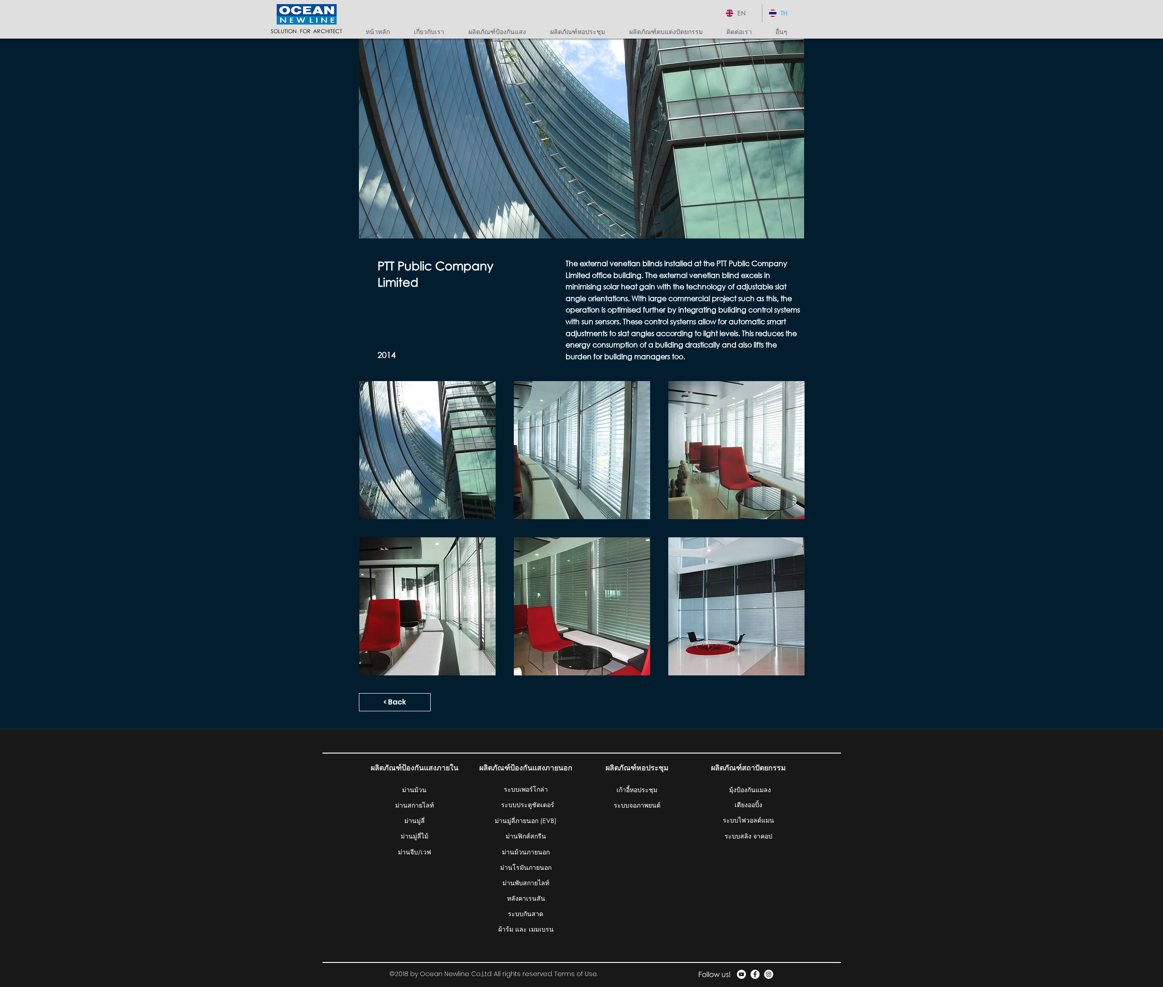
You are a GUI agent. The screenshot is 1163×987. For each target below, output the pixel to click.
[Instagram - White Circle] (768, 974)
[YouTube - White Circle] (741, 974)
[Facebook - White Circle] (755, 974)
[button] (502, 32)
